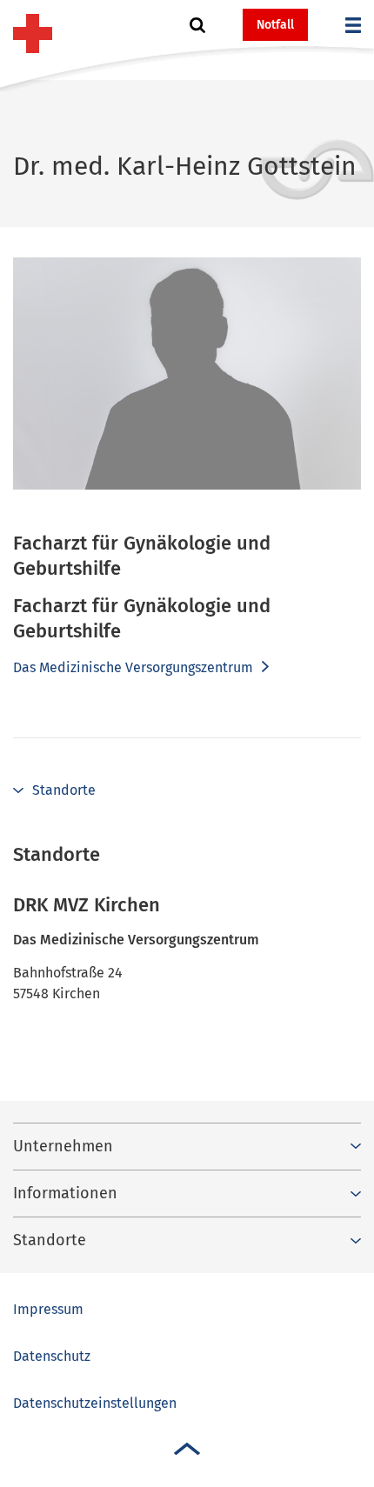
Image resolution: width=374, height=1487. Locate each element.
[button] (197, 25)
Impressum (48, 1309)
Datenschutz (51, 1356)
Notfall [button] (275, 24)
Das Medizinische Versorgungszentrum (135, 667)
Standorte (64, 790)
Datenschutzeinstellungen (95, 1403)
